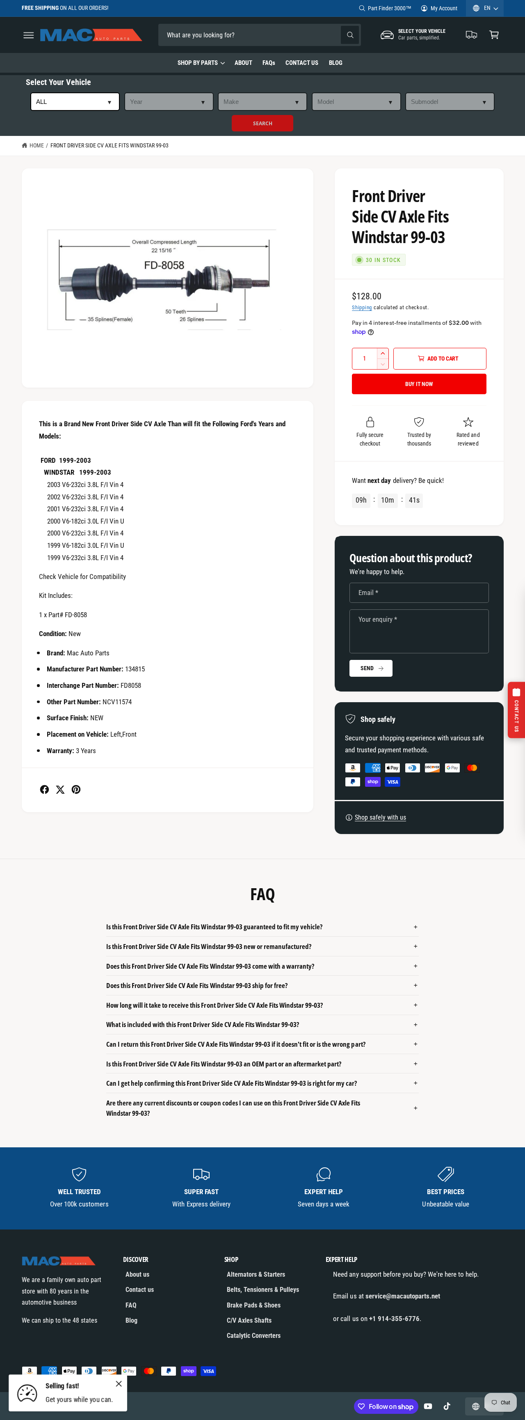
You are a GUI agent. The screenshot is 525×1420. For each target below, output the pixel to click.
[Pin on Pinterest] (76, 789)
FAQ (131, 1305)
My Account (444, 8)
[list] (263, 1188)
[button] (28, 35)
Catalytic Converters (254, 1336)
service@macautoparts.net (402, 1296)
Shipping (362, 307)
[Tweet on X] (60, 789)
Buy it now (419, 384)
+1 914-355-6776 (394, 1318)
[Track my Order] (472, 35)
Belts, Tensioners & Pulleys (263, 1290)
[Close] (119, 1383)
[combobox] (215, 35)
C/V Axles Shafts (249, 1320)
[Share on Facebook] (44, 789)
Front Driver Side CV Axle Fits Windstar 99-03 (109, 145)
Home (37, 145)
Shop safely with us (380, 817)
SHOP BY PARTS (198, 63)
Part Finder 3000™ (389, 8)
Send (367, 668)
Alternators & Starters (256, 1274)
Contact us (140, 1290)
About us (137, 1274)
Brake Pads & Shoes (254, 1305)
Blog (131, 1320)
